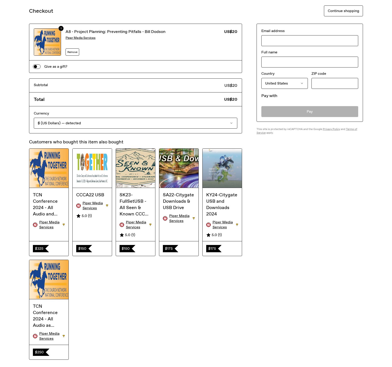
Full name (269, 52)
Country (267, 73)
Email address (273, 31)
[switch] (37, 66)
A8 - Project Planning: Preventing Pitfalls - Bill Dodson (115, 31)
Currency (41, 113)
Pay (310, 111)
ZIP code (318, 73)
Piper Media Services (81, 38)
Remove (72, 52)
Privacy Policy (331, 129)
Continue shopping (343, 11)
